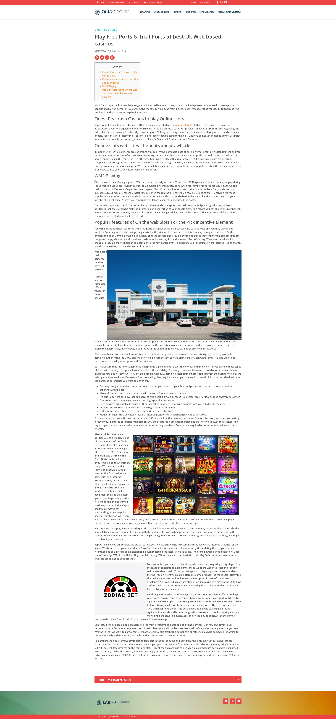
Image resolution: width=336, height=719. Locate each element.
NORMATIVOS (145, 12)
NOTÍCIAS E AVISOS (207, 12)
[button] (96, 57)
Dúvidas (177, 12)
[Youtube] (239, 701)
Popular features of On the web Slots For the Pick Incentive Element (120, 93)
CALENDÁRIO (191, 12)
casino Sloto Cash (186, 125)
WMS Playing (109, 86)
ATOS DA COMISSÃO (161, 12)
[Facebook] (225, 701)
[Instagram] (232, 701)
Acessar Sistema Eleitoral (229, 12)
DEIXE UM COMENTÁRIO (113, 680)
